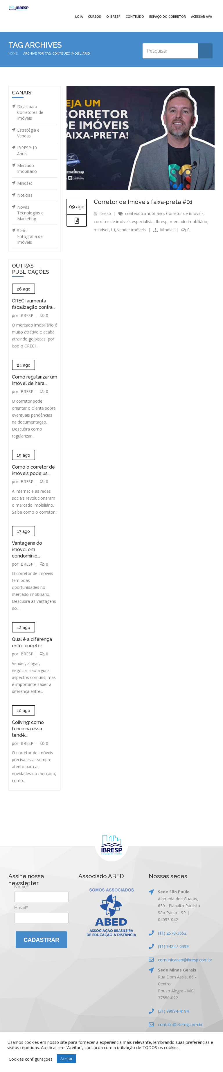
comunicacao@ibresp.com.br (185, 959)
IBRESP (26, 315)
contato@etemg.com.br (180, 1024)
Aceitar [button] (66, 1058)
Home (13, 53)
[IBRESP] (18, 8)
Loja (79, 16)
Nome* (21, 886)
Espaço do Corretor (167, 16)
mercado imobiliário (188, 221)
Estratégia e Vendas (28, 133)
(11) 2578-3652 (172, 933)
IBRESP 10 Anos (27, 150)
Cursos (94, 16)
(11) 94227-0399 (173, 946)
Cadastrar (41, 940)
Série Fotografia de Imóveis (30, 236)
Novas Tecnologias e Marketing (30, 212)
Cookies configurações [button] (31, 1059)
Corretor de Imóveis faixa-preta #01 (143, 201)
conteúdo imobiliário (144, 213)
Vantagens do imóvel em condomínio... (27, 549)
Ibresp (105, 213)
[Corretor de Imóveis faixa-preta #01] (76, 221)
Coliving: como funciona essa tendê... (28, 729)
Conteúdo (135, 16)
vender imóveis (131, 229)
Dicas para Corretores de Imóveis (30, 112)
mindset (101, 229)
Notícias (25, 195)
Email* (21, 907)
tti (113, 229)
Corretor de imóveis (185, 213)
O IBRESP (113, 16)
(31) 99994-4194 (173, 1011)
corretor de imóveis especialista (124, 221)
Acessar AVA (201, 16)
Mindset (24, 183)
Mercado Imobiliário (27, 168)
